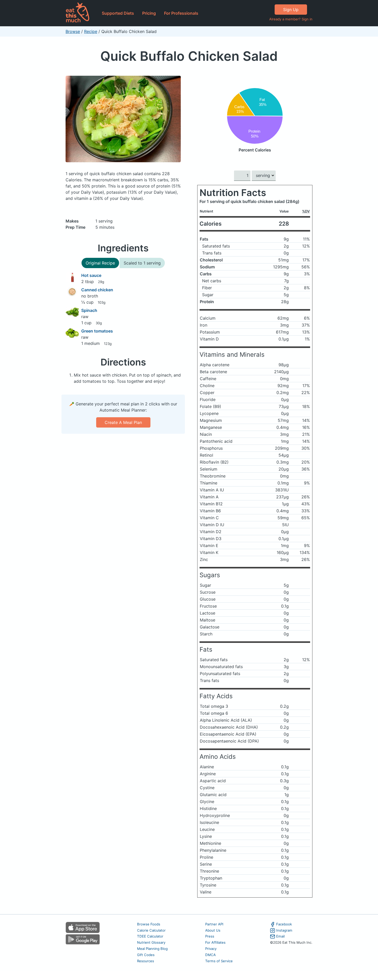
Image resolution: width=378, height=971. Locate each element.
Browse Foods (148, 924)
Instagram (284, 930)
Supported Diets (118, 13)
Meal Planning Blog (152, 949)
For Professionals (181, 13)
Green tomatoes (97, 331)
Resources (145, 961)
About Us (212, 930)
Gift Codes (146, 955)
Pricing (149, 13)
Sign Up (291, 9)
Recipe (90, 31)
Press (209, 936)
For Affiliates (215, 942)
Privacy (211, 949)
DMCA (210, 955)
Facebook (284, 924)
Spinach (89, 310)
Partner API (214, 924)
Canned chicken (97, 289)
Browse (73, 31)
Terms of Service (219, 961)
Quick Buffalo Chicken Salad (189, 56)
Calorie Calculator (151, 930)
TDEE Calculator (150, 936)
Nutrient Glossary (151, 942)
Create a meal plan (123, 422)
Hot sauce (91, 275)
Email (280, 936)
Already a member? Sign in (290, 19)
